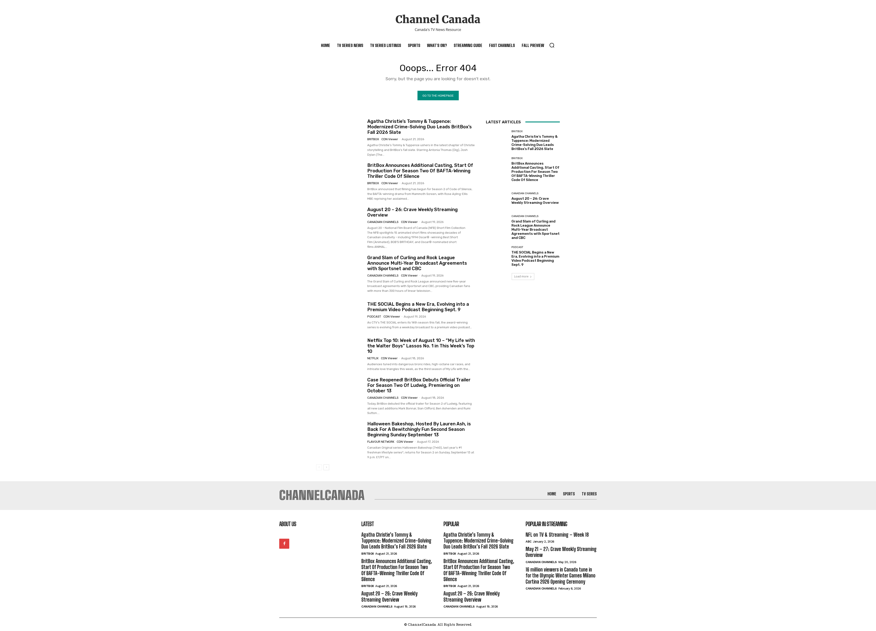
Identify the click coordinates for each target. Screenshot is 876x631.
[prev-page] (319, 467)
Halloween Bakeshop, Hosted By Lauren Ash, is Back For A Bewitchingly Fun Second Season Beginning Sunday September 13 (419, 429)
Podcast (374, 316)
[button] (551, 45)
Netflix (372, 358)
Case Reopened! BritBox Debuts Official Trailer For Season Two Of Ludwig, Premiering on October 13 (419, 385)
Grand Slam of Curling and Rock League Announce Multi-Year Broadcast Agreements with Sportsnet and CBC (417, 263)
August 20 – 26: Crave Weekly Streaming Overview (535, 201)
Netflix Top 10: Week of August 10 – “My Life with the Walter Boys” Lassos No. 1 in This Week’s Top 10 (421, 346)
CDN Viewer (389, 139)
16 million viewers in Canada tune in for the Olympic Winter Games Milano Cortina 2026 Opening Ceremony (560, 575)
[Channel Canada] (438, 22)
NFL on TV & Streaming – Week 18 (557, 535)
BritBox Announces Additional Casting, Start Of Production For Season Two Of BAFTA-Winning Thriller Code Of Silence (420, 171)
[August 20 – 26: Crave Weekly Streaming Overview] (340, 223)
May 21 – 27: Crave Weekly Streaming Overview (561, 552)
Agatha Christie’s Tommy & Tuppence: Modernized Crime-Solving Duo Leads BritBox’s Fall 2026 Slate (419, 127)
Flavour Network (380, 441)
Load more (521, 276)
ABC (529, 541)
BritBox (373, 139)
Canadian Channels (383, 221)
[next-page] (326, 467)
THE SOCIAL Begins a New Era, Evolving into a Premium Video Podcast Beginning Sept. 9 (418, 306)
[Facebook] (284, 544)
